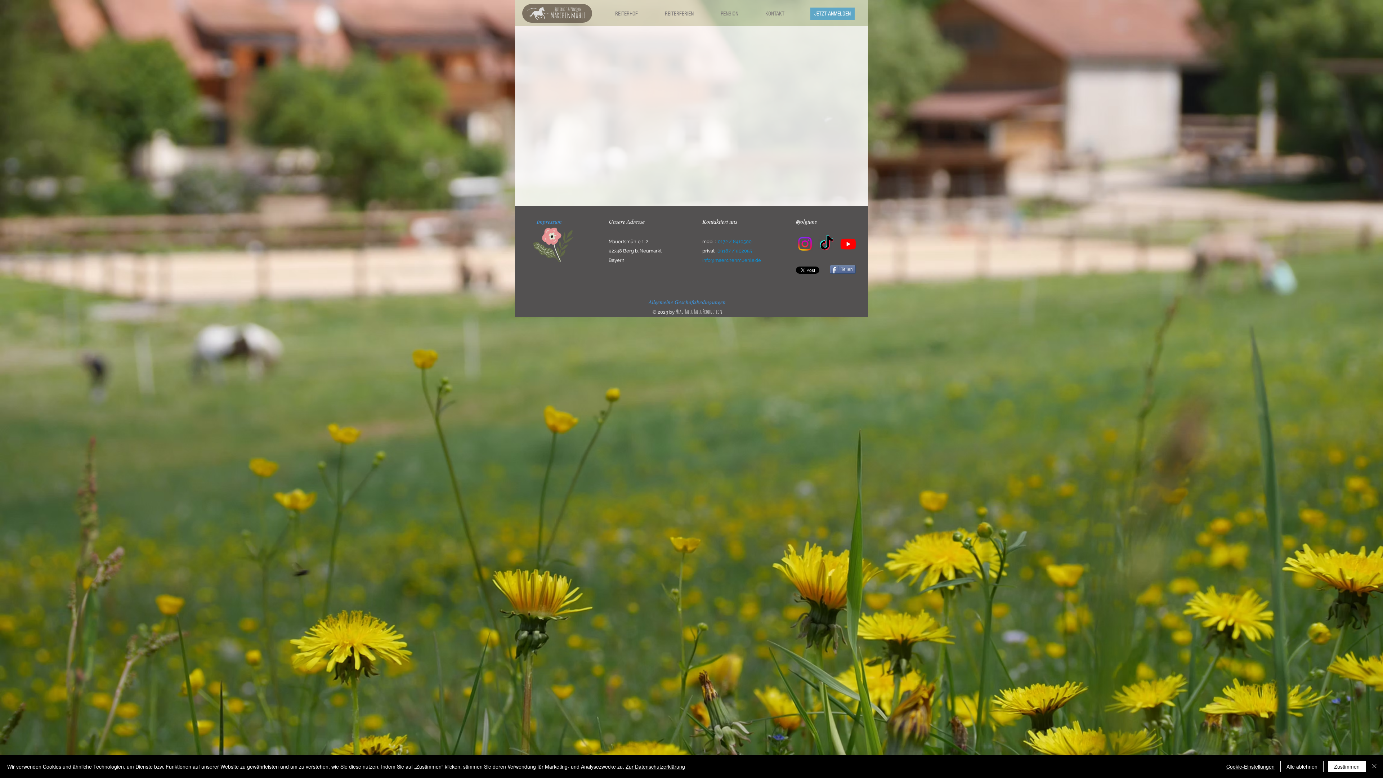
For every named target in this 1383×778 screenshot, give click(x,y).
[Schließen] (1374, 766)
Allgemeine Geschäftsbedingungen (687, 301)
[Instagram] (805, 244)
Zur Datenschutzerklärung (655, 766)
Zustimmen (1347, 766)
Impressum (549, 221)
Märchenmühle (568, 15)
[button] (626, 14)
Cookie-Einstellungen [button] (1250, 766)
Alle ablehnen (1301, 766)
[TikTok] (827, 244)
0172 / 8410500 (735, 241)
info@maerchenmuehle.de (731, 260)
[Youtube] (848, 244)
